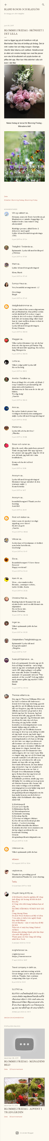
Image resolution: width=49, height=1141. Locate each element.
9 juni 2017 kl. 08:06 (19, 354)
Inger (14, 622)
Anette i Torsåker (19, 378)
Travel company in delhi (22, 967)
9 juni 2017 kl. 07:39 (19, 257)
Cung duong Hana (19, 913)
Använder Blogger (27, 1133)
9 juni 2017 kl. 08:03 (19, 332)
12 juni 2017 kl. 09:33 (19, 632)
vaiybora (15, 870)
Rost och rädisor (19, 517)
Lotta (14, 361)
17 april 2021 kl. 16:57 (19, 960)
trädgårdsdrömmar (20, 305)
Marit (14, 264)
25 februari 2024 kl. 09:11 (21, 1012)
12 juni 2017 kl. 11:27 (19, 652)
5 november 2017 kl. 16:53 (21, 886)
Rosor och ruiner (19, 444)
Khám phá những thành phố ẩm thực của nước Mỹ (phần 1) (28, 933)
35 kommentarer (16, 1117)
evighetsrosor (18, 950)
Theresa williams (19, 695)
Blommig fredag (17, 200)
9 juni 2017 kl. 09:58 (19, 437)
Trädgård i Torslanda (21, 246)
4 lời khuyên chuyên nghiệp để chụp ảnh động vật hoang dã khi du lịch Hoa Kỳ (27, 899)
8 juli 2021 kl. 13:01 (19, 982)
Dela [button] (6, 196)
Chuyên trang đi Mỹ (21, 893)
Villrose (15, 539)
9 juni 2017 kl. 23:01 (19, 510)
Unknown (16, 848)
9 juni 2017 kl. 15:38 (19, 468)
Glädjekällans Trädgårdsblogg (25, 639)
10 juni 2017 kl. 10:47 (19, 551)
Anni (14, 407)
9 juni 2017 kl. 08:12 (19, 371)
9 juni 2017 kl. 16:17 (19, 490)
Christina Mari (18, 598)
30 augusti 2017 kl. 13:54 (21, 863)
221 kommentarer (16, 1069)
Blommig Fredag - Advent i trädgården (23, 1110)
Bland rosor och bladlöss (21, 9)
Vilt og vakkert (18, 213)
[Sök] (43, 4)
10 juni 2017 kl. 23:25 (19, 591)
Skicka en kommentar (14, 1018)
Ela (13, 559)
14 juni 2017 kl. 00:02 (20, 688)
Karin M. (15, 578)
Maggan (16, 339)
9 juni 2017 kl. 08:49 (19, 400)
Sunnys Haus (18, 283)
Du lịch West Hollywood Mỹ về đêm (27, 916)
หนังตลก (15, 859)
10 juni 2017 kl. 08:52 (20, 532)
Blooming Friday (31, 200)
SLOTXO (16, 989)
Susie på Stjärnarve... (21, 659)
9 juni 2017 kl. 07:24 (19, 239)
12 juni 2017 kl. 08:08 (20, 615)
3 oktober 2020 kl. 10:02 (21, 943)
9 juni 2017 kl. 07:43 (19, 276)
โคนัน (14, 882)
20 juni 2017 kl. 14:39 (20, 841)
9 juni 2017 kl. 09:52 (19, 420)
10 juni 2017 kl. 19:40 (19, 571)
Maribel (15, 427)
